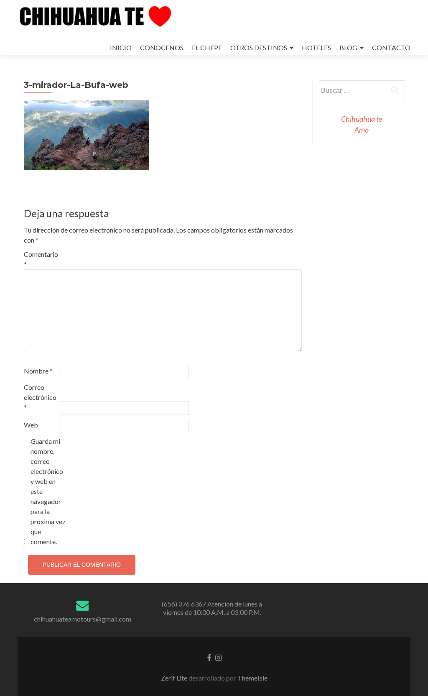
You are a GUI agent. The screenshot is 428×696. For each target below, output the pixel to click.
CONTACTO (391, 47)
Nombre (38, 371)
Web (31, 425)
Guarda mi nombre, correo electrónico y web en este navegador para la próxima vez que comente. (48, 491)
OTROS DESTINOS (258, 47)
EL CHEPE (207, 47)
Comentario (41, 259)
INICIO (121, 47)
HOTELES (316, 47)
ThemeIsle (252, 678)
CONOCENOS (161, 47)
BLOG (348, 47)
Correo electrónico (40, 397)
